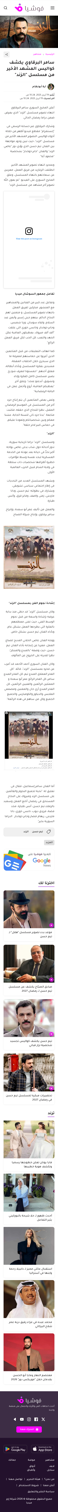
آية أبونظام (39, 86)
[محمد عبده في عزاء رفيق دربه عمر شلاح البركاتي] (29, 1299)
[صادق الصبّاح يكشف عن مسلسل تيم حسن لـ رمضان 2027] (29, 964)
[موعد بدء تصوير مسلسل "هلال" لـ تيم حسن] (29, 909)
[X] (43, 1419)
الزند (26, 831)
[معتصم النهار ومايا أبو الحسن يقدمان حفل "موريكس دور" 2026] (29, 1352)
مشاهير (37, 54)
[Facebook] (36, 1419)
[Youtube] (22, 1419)
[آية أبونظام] (50, 86)
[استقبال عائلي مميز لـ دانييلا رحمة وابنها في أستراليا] (29, 1246)
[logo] (29, 8)
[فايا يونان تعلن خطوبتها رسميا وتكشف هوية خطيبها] (29, 1139)
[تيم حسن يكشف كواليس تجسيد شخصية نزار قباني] (29, 1018)
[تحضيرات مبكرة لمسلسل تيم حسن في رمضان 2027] (29, 1072)
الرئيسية (50, 54)
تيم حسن (37, 831)
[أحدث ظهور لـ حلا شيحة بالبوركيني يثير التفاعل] (29, 1193)
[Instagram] (29, 1419)
